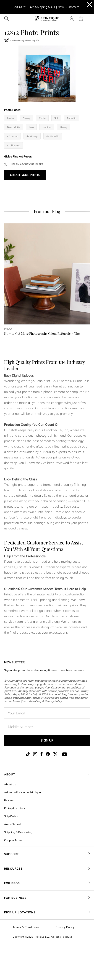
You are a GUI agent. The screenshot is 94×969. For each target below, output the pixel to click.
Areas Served (12, 824)
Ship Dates (11, 816)
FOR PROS (12, 883)
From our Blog (47, 211)
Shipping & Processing (18, 832)
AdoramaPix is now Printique (22, 792)
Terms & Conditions (26, 927)
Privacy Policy (64, 927)
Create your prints (25, 175)
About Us (10, 784)
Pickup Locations (15, 808)
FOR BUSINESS (15, 897)
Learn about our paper (27, 164)
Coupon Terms (13, 840)
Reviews (9, 800)
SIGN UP (47, 740)
